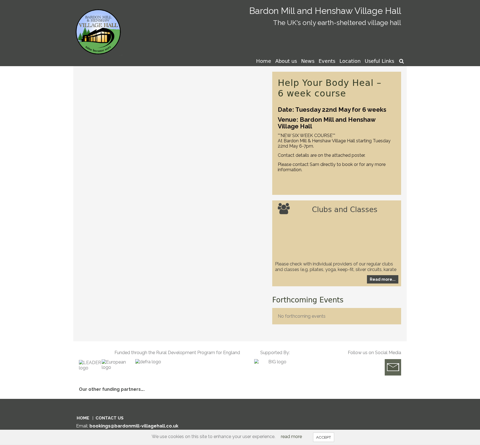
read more (291, 436)
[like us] (371, 367)
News (307, 61)
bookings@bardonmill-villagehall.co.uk (133, 426)
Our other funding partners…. (112, 389)
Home (263, 61)
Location (350, 61)
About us (286, 61)
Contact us (110, 418)
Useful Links (379, 61)
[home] (99, 27)
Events (327, 61)
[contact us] (393, 367)
